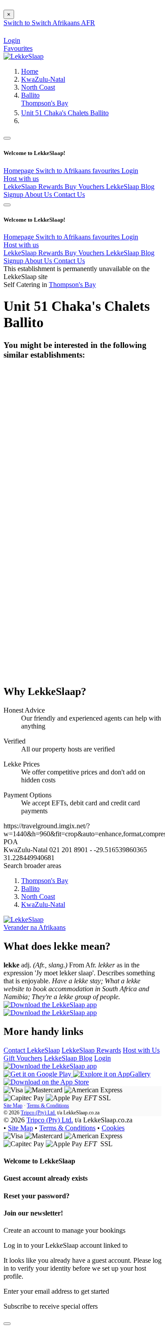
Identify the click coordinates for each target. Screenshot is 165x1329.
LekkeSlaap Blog (130, 186)
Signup (14, 194)
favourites (106, 170)
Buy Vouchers (85, 186)
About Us (39, 194)
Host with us (21, 178)
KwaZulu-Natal (43, 79)
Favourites (18, 48)
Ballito (30, 95)
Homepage (20, 170)
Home (29, 71)
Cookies (113, 1128)
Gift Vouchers (23, 1058)
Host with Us (141, 1050)
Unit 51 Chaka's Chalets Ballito (65, 113)
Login (129, 170)
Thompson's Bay (44, 103)
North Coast (38, 87)
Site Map (13, 1105)
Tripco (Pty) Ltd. (38, 1113)
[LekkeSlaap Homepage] (24, 56)
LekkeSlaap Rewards (34, 186)
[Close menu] (7, 138)
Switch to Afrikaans (64, 170)
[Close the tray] (7, 1323)
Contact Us (69, 194)
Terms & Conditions (48, 1105)
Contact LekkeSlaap (32, 1050)
